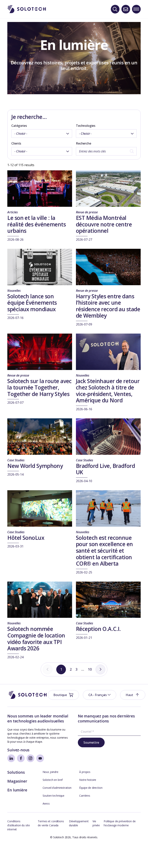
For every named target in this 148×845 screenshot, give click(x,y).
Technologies (85, 126)
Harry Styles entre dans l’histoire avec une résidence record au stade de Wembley (108, 306)
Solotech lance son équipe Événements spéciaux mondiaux (32, 303)
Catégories (19, 126)
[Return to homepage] (26, 9)
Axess (46, 803)
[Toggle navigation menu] (136, 9)
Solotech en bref (53, 780)
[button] (99, 695)
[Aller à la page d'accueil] (27, 695)
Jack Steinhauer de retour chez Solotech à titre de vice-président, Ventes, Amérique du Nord (108, 390)
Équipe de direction (90, 788)
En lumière (17, 790)
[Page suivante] (100, 669)
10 (90, 669)
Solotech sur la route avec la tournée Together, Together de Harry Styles (39, 387)
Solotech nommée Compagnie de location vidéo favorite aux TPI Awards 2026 (36, 638)
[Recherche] (115, 9)
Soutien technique (54, 795)
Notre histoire (87, 780)
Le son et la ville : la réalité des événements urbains (36, 224)
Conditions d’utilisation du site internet (18, 825)
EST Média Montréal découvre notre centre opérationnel (104, 224)
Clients (16, 143)
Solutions (16, 772)
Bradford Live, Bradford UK (105, 469)
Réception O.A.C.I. (98, 628)
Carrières (84, 795)
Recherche (83, 143)
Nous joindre (50, 772)
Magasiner (17, 781)
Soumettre (91, 742)
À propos (84, 772)
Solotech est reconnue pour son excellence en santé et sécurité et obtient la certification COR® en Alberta (104, 550)
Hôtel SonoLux (25, 537)
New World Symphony (35, 465)
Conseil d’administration (57, 788)
